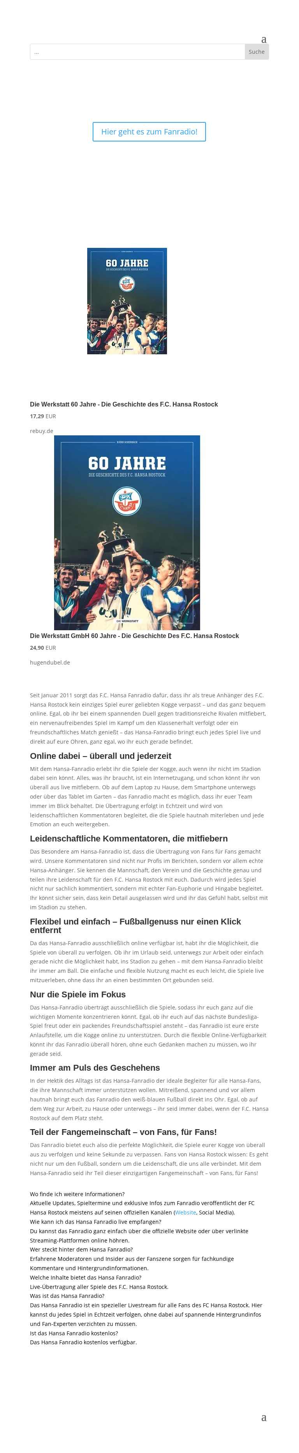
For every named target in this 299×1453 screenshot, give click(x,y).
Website (185, 1212)
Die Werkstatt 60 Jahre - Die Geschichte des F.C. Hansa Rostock (124, 404)
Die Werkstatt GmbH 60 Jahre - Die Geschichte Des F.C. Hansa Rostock (134, 636)
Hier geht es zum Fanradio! (149, 131)
